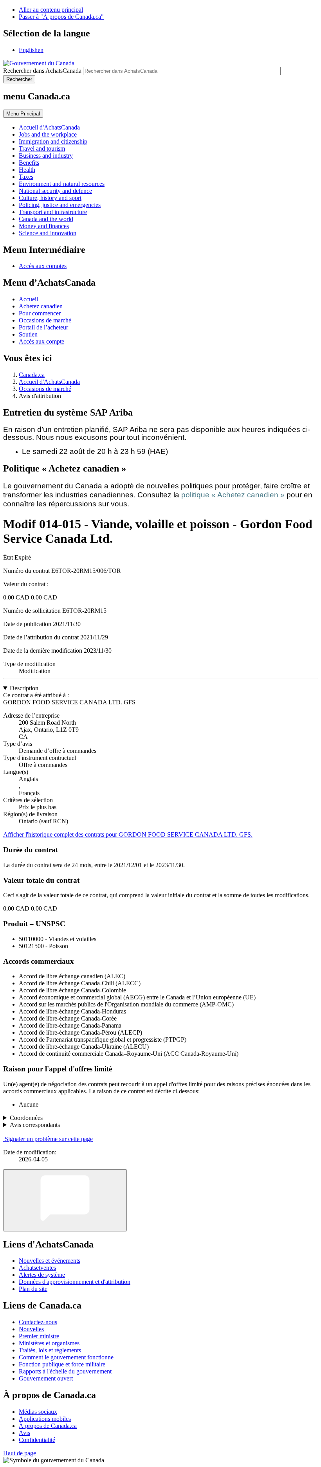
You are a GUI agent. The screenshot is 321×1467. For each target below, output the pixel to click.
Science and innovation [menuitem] (47, 233)
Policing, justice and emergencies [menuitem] (60, 205)
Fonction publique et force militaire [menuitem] (62, 1364)
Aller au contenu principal (51, 9)
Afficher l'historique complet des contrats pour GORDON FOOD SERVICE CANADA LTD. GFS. (127, 834)
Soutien (28, 334)
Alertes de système (42, 1274)
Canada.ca (32, 374)
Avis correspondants (35, 1124)
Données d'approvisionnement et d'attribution (74, 1281)
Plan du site (33, 1288)
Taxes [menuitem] (26, 176)
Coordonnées (26, 1117)
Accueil (28, 299)
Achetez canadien (41, 306)
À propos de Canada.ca (48, 1425)
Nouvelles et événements (49, 1260)
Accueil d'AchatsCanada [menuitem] (49, 127)
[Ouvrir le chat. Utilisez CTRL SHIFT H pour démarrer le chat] (65, 1200)
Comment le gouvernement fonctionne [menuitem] (66, 1357)
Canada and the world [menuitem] (46, 219)
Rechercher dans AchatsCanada (42, 70)
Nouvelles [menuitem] (31, 1329)
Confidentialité (37, 1439)
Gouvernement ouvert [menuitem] (46, 1378)
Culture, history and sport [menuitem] (50, 197)
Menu (23, 114)
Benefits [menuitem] (29, 162)
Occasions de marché (45, 320)
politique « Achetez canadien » (233, 495)
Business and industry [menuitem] (46, 155)
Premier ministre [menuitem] (39, 1336)
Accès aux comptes (43, 266)
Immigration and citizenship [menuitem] (53, 141)
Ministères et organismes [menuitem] (49, 1343)
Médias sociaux (38, 1411)
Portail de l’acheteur (43, 327)
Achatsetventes (37, 1267)
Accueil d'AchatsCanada (49, 381)
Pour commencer (40, 313)
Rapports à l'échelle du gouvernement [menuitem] (65, 1371)
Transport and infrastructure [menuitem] (53, 212)
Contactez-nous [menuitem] (38, 1322)
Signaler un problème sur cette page (49, 1139)
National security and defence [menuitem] (55, 190)
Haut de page (19, 1453)
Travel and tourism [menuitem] (42, 148)
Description (24, 688)
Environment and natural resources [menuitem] (62, 183)
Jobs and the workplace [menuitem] (48, 134)
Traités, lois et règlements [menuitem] (50, 1350)
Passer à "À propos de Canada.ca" (61, 16)
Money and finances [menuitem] (44, 226)
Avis (24, 1432)
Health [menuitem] (27, 169)
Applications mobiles (45, 1418)
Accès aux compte (41, 341)
